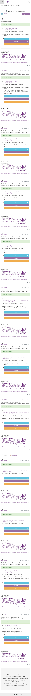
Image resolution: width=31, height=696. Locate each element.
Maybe (16, 41)
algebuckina (14, 455)
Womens (5, 13)
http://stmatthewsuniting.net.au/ (22, 62)
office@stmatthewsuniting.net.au (8, 62)
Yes (16, 38)
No (16, 44)
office (5, 19)
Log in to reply (26, 14)
